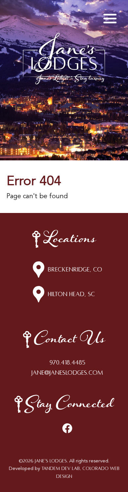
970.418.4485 (67, 362)
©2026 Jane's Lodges (43, 460)
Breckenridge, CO (75, 269)
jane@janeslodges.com (67, 372)
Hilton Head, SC (71, 294)
